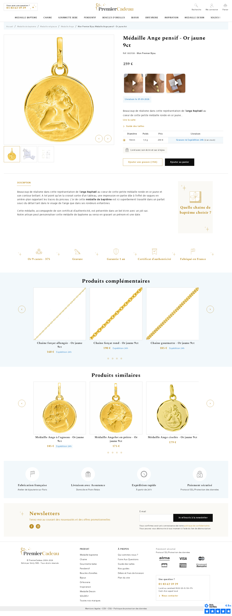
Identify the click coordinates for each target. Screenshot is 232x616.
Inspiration (171, 18)
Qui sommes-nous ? (128, 555)
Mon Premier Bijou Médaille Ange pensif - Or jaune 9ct (102, 26)
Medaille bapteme (26, 18)
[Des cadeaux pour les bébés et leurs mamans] (40, 551)
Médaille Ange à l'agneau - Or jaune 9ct (59, 439)
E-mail (143, 511)
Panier (225, 10)
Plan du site (124, 578)
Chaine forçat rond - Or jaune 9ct (116, 343)
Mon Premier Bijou (146, 53)
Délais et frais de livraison (131, 573)
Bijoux (135, 18)
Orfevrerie (151, 18)
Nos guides (123, 569)
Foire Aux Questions (128, 559)
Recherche (196, 10)
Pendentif (90, 18)
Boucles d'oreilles (113, 18)
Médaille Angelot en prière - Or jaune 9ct (116, 439)
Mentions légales (93, 609)
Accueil (9, 26)
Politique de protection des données (130, 609)
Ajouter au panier (179, 162)
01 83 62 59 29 (168, 584)
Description (24, 183)
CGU (110, 609)
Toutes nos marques (90, 601)
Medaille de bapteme (26, 26)
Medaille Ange (67, 26)
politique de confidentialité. (197, 526)
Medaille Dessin (194, 18)
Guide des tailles (135, 126)
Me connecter (212, 10)
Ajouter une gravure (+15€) (142, 162)
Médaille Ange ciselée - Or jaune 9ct (172, 437)
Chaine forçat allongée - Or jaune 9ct (59, 345)
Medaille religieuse (48, 26)
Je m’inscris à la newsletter (193, 518)
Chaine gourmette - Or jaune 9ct (173, 343)
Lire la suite (129, 120)
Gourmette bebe (68, 18)
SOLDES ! (215, 18)
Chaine (47, 18)
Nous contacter (170, 596)
